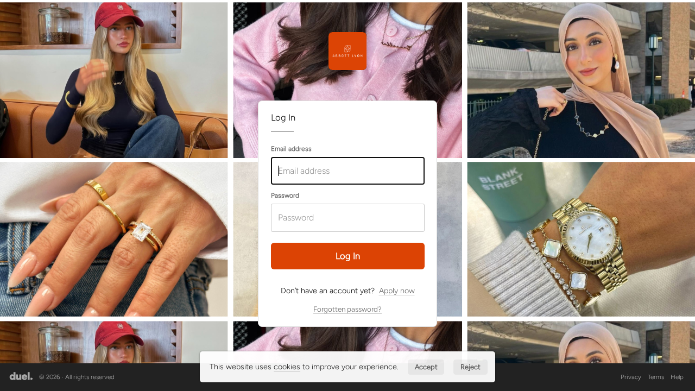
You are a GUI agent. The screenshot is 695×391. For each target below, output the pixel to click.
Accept (426, 367)
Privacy (631, 377)
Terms (656, 377)
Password (285, 195)
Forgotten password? (347, 309)
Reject (470, 367)
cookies (287, 366)
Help (677, 377)
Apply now (397, 290)
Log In (348, 255)
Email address (291, 149)
